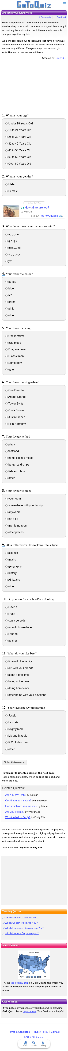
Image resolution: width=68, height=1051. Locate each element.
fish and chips (16, 471)
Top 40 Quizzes (49, 215)
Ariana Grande (17, 396)
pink (11, 308)
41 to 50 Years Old (19, 150)
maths (12, 559)
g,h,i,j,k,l (13, 241)
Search (34, 1046)
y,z (10, 261)
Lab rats (13, 722)
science (13, 552)
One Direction (16, 390)
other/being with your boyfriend (27, 694)
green (12, 301)
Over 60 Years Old (19, 163)
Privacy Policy (40, 1031)
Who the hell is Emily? (17, 817)
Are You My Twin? (15, 794)
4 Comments (45, 17)
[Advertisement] (34, 85)
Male (11, 184)
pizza (11, 444)
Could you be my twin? (18, 800)
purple (12, 281)
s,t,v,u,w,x (14, 254)
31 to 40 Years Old (19, 143)
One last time (16, 336)
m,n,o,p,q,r (14, 247)
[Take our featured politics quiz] (34, 964)
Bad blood (14, 342)
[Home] (34, 5)
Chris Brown (16, 410)
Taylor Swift (15, 403)
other (11, 315)
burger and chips (18, 464)
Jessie (12, 715)
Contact (55, 1031)
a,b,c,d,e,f (14, 234)
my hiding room (17, 525)
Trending (43, 1046)
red (10, 295)
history (12, 573)
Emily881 (61, 58)
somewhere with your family (25, 505)
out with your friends (20, 668)
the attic (13, 518)
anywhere (14, 512)
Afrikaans (14, 579)
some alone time (18, 674)
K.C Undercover (18, 742)
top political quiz (19, 982)
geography (15, 566)
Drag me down (17, 349)
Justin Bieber (16, 417)
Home (25, 1046)
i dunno (13, 633)
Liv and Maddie (17, 735)
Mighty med (15, 729)
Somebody (15, 362)
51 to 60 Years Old (19, 156)
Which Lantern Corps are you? (22, 933)
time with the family (20, 661)
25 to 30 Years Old (19, 136)
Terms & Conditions (19, 1031)
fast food (13, 451)
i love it (12, 607)
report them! (29, 1011)
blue (11, 288)
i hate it (12, 613)
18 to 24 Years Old (19, 130)
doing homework (18, 688)
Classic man (16, 356)
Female (13, 191)
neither (12, 640)
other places (16, 532)
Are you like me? (14, 811)
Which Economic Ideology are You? (24, 928)
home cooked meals (20, 457)
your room (14, 498)
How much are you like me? (21, 806)
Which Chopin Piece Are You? (21, 922)
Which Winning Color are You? (22, 917)
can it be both (16, 620)
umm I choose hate (20, 627)
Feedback (61, 17)
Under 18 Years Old (20, 123)
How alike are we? (37, 207)
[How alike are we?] (11, 211)
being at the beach (19, 681)
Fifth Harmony (17, 423)
